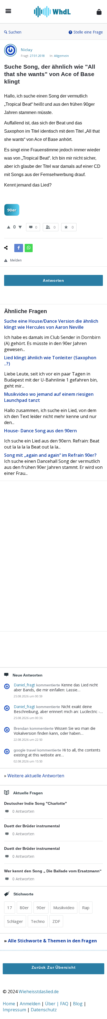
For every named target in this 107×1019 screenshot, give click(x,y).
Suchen (15, 32)
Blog (78, 1004)
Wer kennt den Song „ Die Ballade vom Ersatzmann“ (53, 871)
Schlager (15, 921)
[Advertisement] (53, 565)
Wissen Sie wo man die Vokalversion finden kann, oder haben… (54, 731)
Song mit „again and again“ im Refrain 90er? (50, 455)
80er (24, 907)
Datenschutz (44, 1010)
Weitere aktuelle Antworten (35, 776)
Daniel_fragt (24, 684)
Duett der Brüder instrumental (32, 826)
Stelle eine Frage (88, 32)
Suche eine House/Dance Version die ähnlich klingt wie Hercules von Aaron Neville (51, 324)
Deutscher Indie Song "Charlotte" (35, 803)
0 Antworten (23, 811)
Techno (38, 921)
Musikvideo (63, 907)
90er (11, 210)
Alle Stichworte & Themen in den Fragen (52, 941)
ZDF (56, 921)
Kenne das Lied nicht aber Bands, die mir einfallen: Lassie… (56, 687)
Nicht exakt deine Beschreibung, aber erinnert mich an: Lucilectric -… (58, 709)
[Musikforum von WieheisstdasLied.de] (54, 11)
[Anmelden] (99, 11)
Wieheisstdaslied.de (39, 992)
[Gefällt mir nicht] (20, 227)
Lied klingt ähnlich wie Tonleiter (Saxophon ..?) (50, 361)
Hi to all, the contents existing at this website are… (57, 752)
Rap (85, 907)
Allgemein (61, 56)
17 (9, 907)
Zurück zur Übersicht (54, 967)
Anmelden (30, 1004)
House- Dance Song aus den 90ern (40, 431)
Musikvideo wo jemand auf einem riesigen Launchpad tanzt (49, 397)
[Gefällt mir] (8, 227)
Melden (16, 260)
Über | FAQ (57, 1004)
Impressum (15, 1010)
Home (9, 1004)
